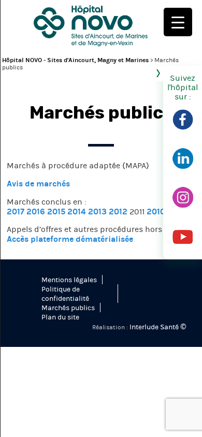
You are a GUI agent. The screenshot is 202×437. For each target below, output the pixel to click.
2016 (35, 211)
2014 (76, 211)
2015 (56, 211)
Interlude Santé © (157, 327)
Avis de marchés (38, 183)
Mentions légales (69, 280)
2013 (97, 211)
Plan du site (60, 317)
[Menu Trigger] (178, 22)
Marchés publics (68, 308)
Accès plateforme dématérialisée (70, 239)
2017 (15, 211)
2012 (118, 211)
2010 (156, 211)
